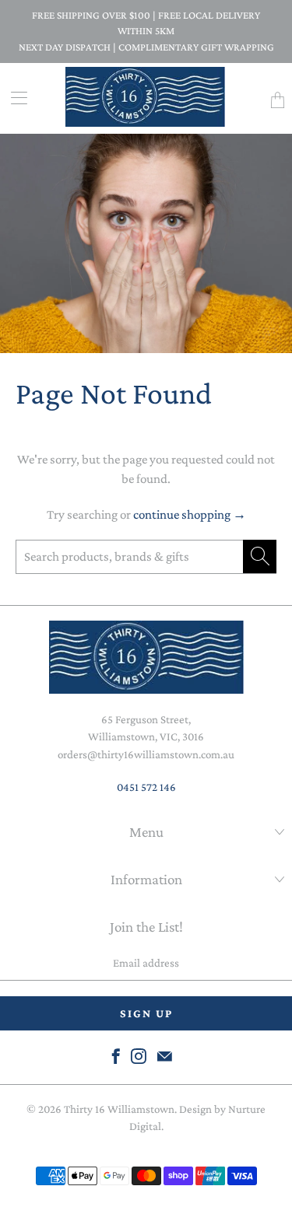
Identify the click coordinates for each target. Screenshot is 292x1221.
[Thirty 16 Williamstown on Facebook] (116, 1056)
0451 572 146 (146, 787)
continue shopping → (189, 514)
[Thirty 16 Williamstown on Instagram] (138, 1056)
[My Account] (13, 97)
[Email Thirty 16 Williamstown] (164, 1056)
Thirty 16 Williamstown (119, 1109)
